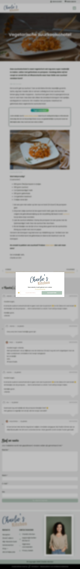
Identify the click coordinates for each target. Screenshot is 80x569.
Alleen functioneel (31, 293)
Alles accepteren (51, 293)
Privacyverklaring (40, 289)
